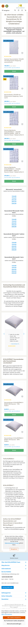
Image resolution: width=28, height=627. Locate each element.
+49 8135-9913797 (7, 577)
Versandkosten (5, 605)
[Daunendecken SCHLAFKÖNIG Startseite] (20, 6)
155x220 (14, 198)
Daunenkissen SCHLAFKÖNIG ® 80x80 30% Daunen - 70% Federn (13, 404)
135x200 (14, 196)
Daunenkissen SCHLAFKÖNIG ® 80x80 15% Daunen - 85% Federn (13, 439)
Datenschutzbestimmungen (12, 543)
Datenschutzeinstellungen (14, 623)
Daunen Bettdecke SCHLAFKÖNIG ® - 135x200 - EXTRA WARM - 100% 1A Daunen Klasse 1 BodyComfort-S (14, 170)
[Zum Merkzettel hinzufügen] (22, 53)
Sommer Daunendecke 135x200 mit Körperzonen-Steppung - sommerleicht (14, 60)
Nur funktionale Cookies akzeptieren (14, 620)
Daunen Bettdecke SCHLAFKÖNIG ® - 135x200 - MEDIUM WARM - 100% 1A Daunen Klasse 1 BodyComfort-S (14, 132)
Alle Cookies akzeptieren (14, 617)
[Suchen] (15, 10)
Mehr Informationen (6, 614)
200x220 (14, 201)
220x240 (14, 203)
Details (14, 71)
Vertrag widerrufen (7, 587)
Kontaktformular (14, 583)
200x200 (14, 200)
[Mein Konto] (22, 10)
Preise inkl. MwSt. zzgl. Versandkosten (12, 67)
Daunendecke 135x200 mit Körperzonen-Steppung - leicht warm (13, 96)
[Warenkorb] (25, 10)
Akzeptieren (14, 549)
